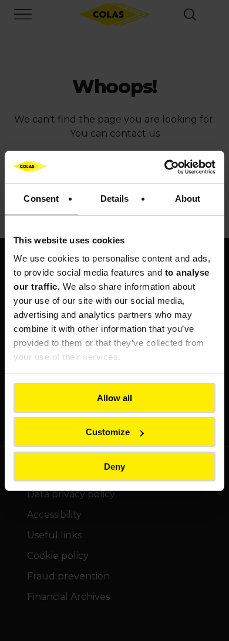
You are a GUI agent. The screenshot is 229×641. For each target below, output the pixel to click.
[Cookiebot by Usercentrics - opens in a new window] (164, 167)
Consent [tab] (41, 199)
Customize (108, 432)
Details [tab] (114, 199)
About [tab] (188, 199)
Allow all (114, 398)
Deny (114, 467)
